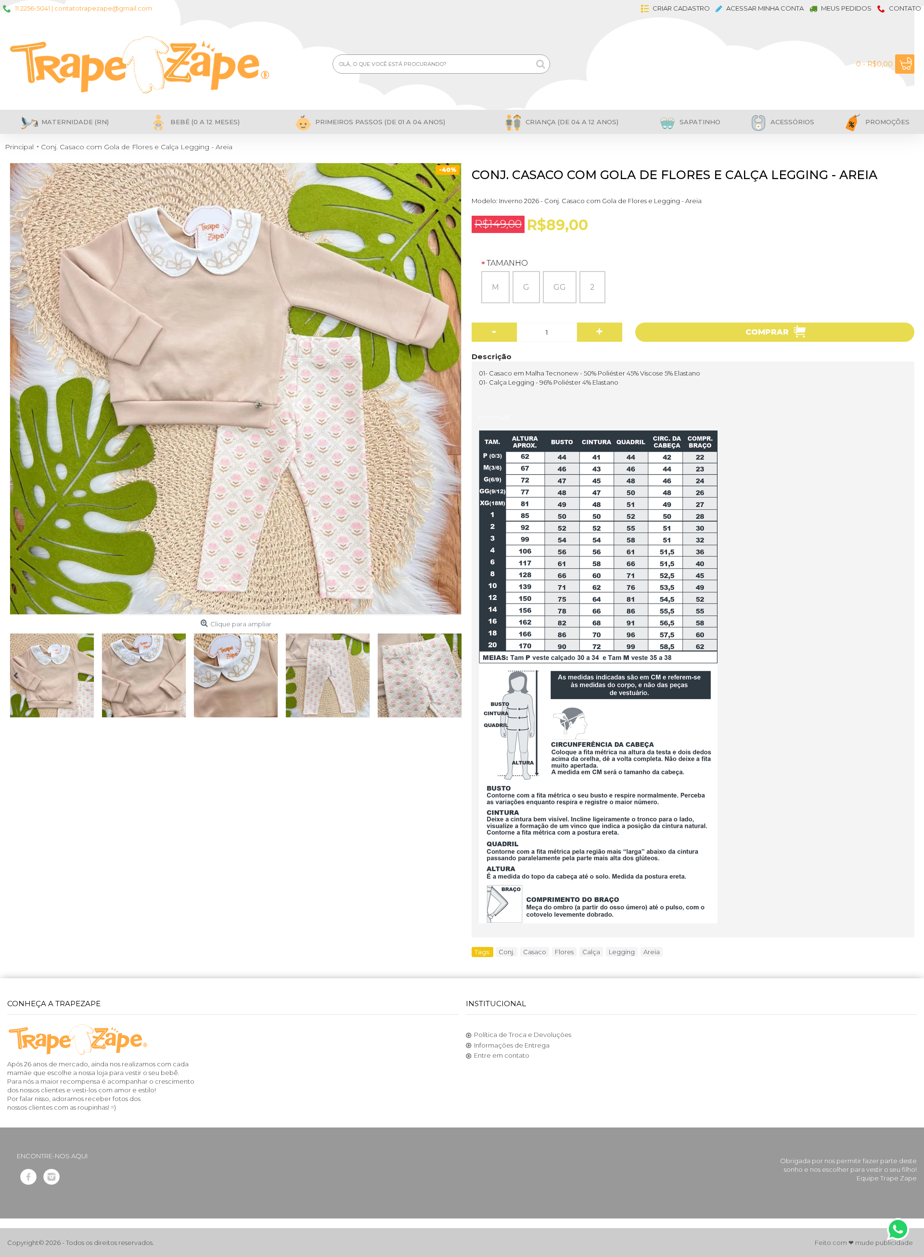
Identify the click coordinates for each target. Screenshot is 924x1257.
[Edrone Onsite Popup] (462, 628)
